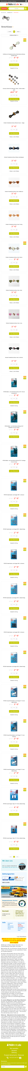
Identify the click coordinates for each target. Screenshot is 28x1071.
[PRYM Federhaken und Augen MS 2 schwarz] (14, 554)
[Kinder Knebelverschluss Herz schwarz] (14, 348)
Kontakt (4, 915)
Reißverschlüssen (7, 995)
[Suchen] (25, 8)
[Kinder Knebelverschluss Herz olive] (14, 281)
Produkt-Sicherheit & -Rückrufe (14, 1055)
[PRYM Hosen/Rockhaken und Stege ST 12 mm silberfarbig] (14, 691)
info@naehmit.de (6, 914)
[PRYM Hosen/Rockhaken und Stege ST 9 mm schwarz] (14, 726)
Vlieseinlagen (9, 976)
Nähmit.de (21, 1016)
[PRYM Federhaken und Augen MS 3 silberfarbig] (14, 657)
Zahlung (14, 1)
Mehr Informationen (14, 99)
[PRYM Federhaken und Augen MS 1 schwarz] (14, 485)
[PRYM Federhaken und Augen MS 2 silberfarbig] (14, 588)
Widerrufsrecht (21, 923)
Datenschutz (10, 926)
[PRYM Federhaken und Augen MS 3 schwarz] (14, 623)
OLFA (21, 989)
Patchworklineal (20, 990)
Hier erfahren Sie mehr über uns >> (10, 867)
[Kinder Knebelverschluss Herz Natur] (14, 248)
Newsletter (20, 929)
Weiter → (19, 31)
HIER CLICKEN (5, 882)
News (19, 930)
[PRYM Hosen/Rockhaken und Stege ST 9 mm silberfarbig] (14, 760)
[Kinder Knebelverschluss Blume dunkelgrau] (14, 148)
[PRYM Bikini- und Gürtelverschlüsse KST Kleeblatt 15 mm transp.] (14, 417)
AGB (9, 924)
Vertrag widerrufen (20, 925)
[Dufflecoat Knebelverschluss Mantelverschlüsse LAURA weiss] (14, 45)
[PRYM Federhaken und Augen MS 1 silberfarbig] (14, 520)
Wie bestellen (4, 1)
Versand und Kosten (6, 896)
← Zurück (9, 31)
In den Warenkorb (14, 64)
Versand (10, 1)
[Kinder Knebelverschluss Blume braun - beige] (14, 113)
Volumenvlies (17, 976)
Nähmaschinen (10, 959)
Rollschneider (9, 989)
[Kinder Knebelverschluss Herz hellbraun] (14, 182)
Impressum (10, 923)
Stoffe (22, 975)
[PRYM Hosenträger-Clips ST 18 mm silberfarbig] (14, 794)
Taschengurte (13, 982)
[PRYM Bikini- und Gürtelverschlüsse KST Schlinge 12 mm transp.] (14, 451)
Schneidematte (8, 987)
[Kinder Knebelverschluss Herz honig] (14, 215)
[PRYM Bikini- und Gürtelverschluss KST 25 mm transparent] (14, 382)
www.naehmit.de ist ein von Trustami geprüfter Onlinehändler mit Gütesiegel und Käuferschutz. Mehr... (9, 904)
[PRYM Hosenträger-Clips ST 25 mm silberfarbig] (14, 829)
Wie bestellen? (21, 927)
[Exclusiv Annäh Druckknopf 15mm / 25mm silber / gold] (14, 79)
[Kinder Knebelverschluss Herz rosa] (14, 314)
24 (14, 35)
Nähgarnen (15, 995)
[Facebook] (26, 1)
